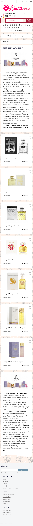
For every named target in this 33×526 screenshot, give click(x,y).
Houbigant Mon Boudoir (10, 260)
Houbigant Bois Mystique (10, 158)
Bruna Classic (6, 501)
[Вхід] (26, 1)
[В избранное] (30, 138)
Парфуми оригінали (8, 495)
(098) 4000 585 (10, 13)
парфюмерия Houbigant (20, 115)
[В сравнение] (30, 136)
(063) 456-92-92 (10, 17)
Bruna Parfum (6, 497)
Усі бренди (18, 30)
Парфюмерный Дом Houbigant (15, 72)
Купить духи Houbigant (13, 125)
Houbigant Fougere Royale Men (12, 226)
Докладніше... (25, 161)
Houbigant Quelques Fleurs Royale (13, 362)
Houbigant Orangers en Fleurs (11, 294)
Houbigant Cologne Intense (11, 192)
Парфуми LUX (6, 499)
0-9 (12, 30)
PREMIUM (5, 503)
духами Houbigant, (23, 104)
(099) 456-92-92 (10, 15)
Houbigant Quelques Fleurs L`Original (14, 328)
